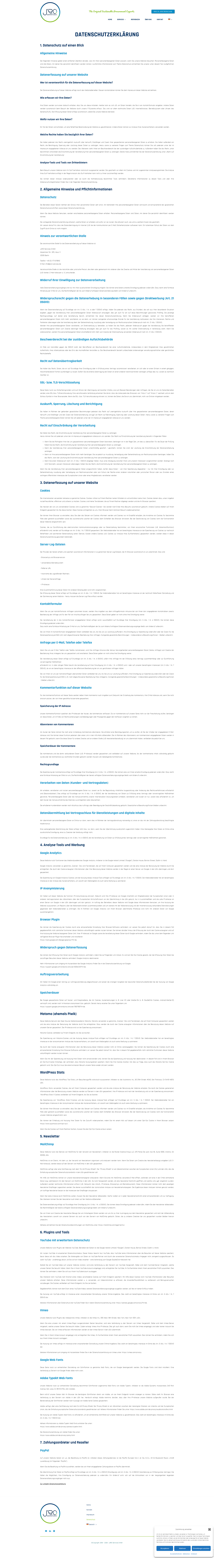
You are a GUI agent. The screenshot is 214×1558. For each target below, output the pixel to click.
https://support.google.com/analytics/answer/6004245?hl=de (63, 967)
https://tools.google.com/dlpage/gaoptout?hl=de (58, 940)
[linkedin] (50, 1531)
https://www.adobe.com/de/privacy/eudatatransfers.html (151, 1409)
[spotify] (54, 1531)
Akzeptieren (164, 1548)
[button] (209, 1529)
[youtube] (46, 1531)
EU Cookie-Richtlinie (176, 1553)
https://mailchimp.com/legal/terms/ (111, 1225)
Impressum (194, 1553)
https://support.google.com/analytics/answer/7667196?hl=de (62, 1007)
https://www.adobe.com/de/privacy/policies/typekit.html (61, 1427)
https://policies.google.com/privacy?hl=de (131, 1303)
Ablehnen (182, 1548)
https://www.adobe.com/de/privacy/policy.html (57, 1435)
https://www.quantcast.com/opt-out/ (54, 1124)
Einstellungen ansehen (201, 1548)
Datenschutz (186, 1553)
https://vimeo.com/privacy (131, 1352)
